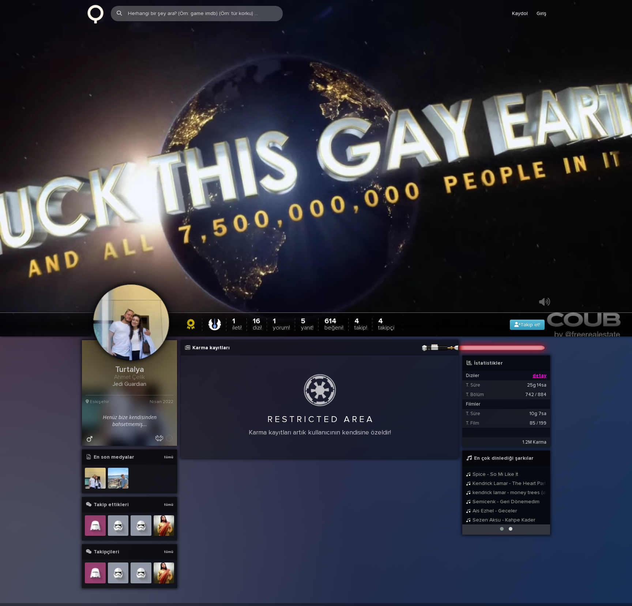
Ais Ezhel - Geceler (494, 529)
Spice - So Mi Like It (494, 492)
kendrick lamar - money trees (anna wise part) (508, 510)
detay (539, 393)
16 (257, 342)
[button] (501, 546)
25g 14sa (536, 403)
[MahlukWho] (164, 543)
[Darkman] (141, 543)
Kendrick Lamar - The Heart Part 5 (508, 501)
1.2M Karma (534, 460)
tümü (168, 475)
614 (333, 342)
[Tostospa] (118, 543)
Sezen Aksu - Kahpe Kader (503, 538)
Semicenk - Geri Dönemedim (505, 519)
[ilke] (95, 543)
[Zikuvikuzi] (95, 13)
